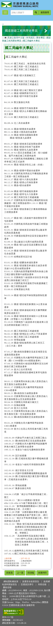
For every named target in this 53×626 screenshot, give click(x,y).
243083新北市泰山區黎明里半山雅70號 (27, 596)
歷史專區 (40, 38)
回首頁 (9, 573)
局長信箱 (42, 584)
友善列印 (42, 573)
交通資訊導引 (27, 584)
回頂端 (31, 573)
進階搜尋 (45, 12)
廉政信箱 (7, 587)
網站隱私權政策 (11, 581)
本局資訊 (30, 38)
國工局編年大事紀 (31, 41)
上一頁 (20, 573)
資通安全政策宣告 (30, 581)
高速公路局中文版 (15, 38)
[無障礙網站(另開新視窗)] (13, 611)
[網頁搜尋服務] (36, 12)
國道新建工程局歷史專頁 (21, 30)
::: (3, 24)
